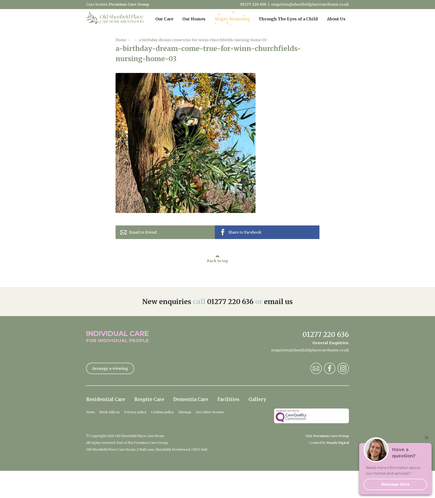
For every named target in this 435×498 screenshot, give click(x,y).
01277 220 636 (253, 4)
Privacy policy (135, 412)
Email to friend (143, 232)
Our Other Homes (210, 412)
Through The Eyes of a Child (288, 19)
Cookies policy (162, 412)
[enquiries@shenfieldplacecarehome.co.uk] (316, 368)
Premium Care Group (129, 4)
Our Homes (193, 19)
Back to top (217, 261)
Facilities (228, 399)
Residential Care (105, 399)
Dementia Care (190, 399)
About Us (336, 19)
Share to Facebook (244, 232)
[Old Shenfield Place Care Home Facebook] (329, 368)
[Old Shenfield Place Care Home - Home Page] (115, 18)
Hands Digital (337, 443)
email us (278, 301)
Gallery (257, 399)
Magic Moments (232, 19)
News (90, 412)
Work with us (109, 412)
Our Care (164, 19)
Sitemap (184, 412)
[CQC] (311, 416)
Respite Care (149, 399)
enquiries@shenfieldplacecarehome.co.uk (310, 4)
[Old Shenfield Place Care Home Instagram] (343, 368)
